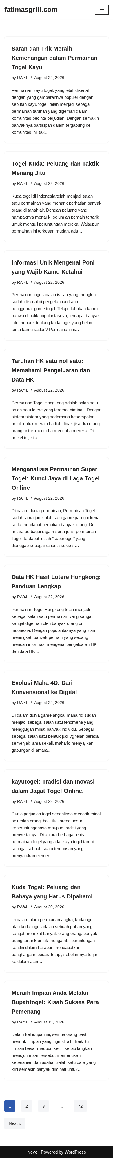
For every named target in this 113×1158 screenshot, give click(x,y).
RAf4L (22, 78)
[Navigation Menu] (102, 10)
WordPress (75, 1152)
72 (80, 1106)
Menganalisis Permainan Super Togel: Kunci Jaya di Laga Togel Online (56, 478)
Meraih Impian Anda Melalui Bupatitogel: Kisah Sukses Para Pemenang (55, 1002)
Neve (32, 1152)
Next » (15, 1123)
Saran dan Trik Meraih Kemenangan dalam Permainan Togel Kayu (54, 57)
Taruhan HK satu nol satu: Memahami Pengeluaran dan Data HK (51, 370)
